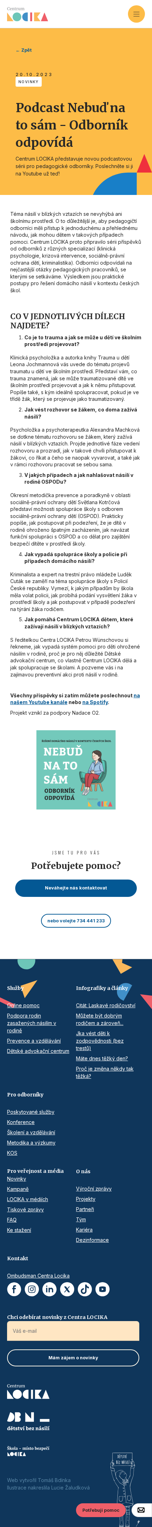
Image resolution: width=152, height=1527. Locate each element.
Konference (21, 1122)
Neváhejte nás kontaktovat (76, 888)
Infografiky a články (102, 988)
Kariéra (84, 1230)
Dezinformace (92, 1240)
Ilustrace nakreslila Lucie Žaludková (48, 1488)
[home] (67, 14)
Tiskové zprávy (25, 1209)
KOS (12, 1153)
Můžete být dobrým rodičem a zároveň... (99, 1019)
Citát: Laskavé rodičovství (105, 1005)
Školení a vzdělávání (31, 1132)
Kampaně (18, 1189)
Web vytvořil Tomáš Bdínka (39, 1480)
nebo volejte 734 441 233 (76, 920)
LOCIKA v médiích (27, 1199)
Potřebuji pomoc (100, 1510)
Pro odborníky (25, 1094)
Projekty (85, 1199)
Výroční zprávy (94, 1189)
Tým (81, 1219)
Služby (15, 988)
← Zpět (24, 50)
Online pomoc (23, 1005)
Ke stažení (19, 1230)
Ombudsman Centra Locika (38, 1276)
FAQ (12, 1220)
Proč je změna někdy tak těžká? (105, 1072)
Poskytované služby (30, 1112)
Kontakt (17, 1258)
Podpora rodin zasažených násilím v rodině (31, 1023)
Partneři (85, 1209)
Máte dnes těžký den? (102, 1058)
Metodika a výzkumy (31, 1143)
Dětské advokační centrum (38, 1051)
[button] (136, 13)
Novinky (16, 1179)
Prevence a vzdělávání (34, 1041)
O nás (83, 1171)
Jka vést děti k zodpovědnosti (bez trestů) (100, 1040)
